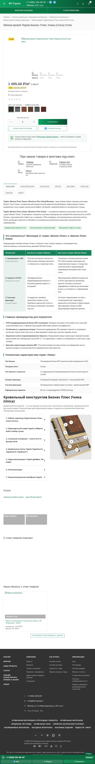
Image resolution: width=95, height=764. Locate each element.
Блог (74, 661)
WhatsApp (47, 735)
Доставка (71, 186)
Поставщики (76, 665)
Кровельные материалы (71, 720)
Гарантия (85, 186)
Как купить (44, 186)
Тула (41, 5)
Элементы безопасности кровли (68, 724)
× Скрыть (88, 754)
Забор (88, 727)
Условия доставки (55, 665)
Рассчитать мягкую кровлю (47, 137)
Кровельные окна (42, 724)
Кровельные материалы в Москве (36, 743)
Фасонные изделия (64, 727)
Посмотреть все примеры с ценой (47, 635)
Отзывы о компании (33, 668)
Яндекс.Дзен (59, 735)
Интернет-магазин (24, 10)
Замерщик (89, 757)
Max (53, 735)
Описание (10, 186)
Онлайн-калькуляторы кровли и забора (11, 677)
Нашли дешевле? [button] (16, 95)
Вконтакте (35, 735)
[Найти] (77, 3)
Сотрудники (30, 681)
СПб (36, 5)
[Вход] (83, 3)
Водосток (79, 727)
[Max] (54, 2)
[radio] (11, 109)
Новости (29, 661)
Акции (6, 684)
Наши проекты (10, 666)
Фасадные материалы (42, 727)
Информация (78, 657)
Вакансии (29, 665)
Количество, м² (23, 118)
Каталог (7, 657)
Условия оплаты (55, 661)
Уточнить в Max (54, 128)
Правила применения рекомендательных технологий (79, 687)
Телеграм (41, 735)
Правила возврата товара (58, 672)
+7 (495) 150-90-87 (36, 2)
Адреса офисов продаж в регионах (35, 677)
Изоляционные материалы (16, 727)
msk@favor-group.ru (35, 701)
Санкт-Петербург (33, 711)
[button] (11, 122)
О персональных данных (81, 675)
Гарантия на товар (55, 668)
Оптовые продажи (78, 668)
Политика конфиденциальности (79, 680)
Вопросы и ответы (78, 672)
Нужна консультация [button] (22, 128)
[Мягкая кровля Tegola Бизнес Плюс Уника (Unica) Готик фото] (47, 54)
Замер (20, 193)
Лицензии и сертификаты (35, 672)
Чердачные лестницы (21, 724)
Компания (31, 657)
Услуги (6, 670)
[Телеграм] (50, 2)
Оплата (58, 186)
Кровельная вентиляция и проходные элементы (35, 720)
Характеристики (27, 186)
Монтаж (9, 193)
